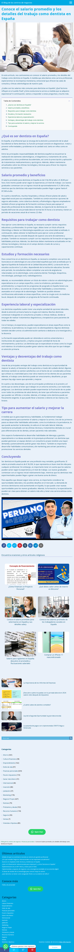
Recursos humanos (10, 811)
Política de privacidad (8, 885)
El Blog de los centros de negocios (17, 2)
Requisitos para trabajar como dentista (22, 111)
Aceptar (55, 947)
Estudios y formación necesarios (19, 114)
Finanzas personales (10, 771)
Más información (65, 942)
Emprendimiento (9, 763)
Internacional (8, 783)
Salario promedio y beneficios (18, 108)
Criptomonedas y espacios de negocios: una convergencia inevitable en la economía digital (30, 869)
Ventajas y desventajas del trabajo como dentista (25, 120)
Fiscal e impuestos (9, 775)
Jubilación (6, 791)
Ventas (5, 819)
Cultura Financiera (9, 759)
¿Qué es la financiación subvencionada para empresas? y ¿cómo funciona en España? (28, 864)
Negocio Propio (8, 799)
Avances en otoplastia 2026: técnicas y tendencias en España (21, 862)
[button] (5, 946)
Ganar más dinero (9, 779)
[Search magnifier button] (70, 738)
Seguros (6, 815)
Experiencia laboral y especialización (21, 117)
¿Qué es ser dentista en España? (19, 105)
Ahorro (5, 755)
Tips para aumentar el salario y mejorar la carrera (26, 123)
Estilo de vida (7, 767)
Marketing (7, 795)
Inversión (6, 787)
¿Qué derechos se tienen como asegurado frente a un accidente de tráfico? (25, 874)
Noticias (6, 803)
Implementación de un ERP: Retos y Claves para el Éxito (19, 867)
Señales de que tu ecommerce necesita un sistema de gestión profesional (25, 857)
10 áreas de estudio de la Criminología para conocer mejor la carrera (23, 871)
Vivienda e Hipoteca (10, 823)
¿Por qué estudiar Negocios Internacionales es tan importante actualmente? (26, 859)
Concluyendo (12, 126)
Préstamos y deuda (10, 807)
